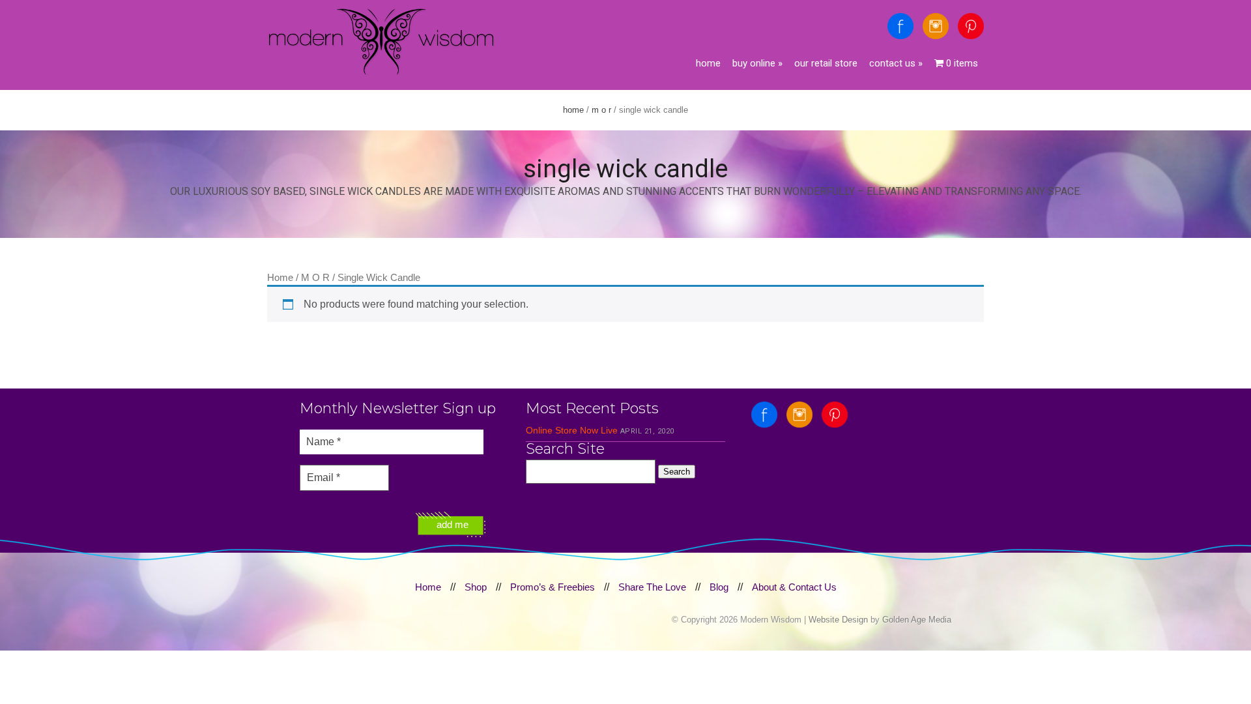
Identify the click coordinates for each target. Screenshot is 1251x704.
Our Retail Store (825, 63)
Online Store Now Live (572, 430)
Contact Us (896, 63)
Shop (476, 587)
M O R (601, 110)
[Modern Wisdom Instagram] (936, 26)
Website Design (838, 619)
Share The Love (652, 587)
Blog (719, 587)
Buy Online (757, 63)
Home (708, 63)
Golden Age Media (916, 619)
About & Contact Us (794, 587)
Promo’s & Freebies (552, 587)
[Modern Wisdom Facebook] (900, 26)
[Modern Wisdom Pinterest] (971, 26)
